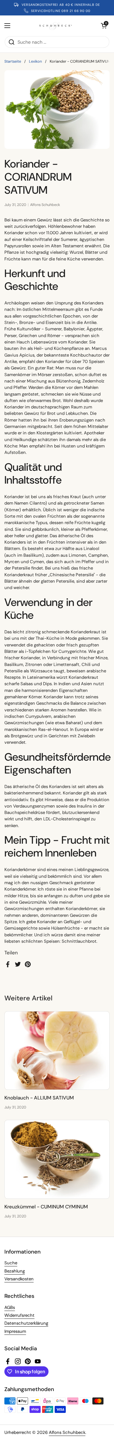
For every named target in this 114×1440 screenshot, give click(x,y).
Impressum (15, 1331)
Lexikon (35, 61)
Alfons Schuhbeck (67, 1432)
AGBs (9, 1307)
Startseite (12, 61)
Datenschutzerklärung (26, 1323)
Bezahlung (14, 1271)
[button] (104, 25)
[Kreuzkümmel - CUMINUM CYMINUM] (57, 1159)
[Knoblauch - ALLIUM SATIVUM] (57, 1050)
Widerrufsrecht (19, 1315)
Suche (10, 1263)
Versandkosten (19, 1279)
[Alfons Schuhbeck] (55, 25)
